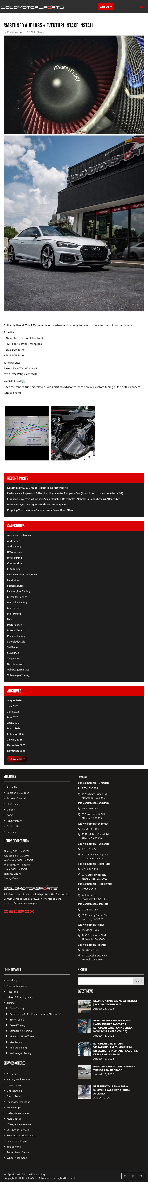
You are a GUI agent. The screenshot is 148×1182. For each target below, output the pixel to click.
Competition (14, 563)
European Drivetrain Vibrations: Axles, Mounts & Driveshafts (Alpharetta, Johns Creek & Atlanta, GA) (63, 498)
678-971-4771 (90, 849)
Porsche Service (16, 630)
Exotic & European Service (22, 574)
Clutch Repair (14, 1096)
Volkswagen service (18, 669)
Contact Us (13, 826)
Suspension (13, 658)
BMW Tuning (14, 557)
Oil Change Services (18, 1129)
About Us (12, 787)
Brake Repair (14, 1085)
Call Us (104, 6)
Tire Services (14, 1146)
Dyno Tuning (17, 1008)
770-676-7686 (90, 788)
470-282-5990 (90, 869)
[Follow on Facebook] (124, 1176)
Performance (14, 624)
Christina (12, 32)
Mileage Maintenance (19, 1124)
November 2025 (16, 750)
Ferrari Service (15, 585)
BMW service (14, 552)
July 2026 (12, 705)
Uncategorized (15, 663)
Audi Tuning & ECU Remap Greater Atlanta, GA (35, 1014)
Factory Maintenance (18, 1113)
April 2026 (13, 722)
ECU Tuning (14, 568)
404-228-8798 (90, 808)
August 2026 (14, 700)
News (40, 32)
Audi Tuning (14, 546)
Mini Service (14, 607)
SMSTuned (13, 647)
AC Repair (12, 1074)
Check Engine (14, 1090)
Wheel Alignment (17, 1157)
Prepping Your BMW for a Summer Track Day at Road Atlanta (41, 510)
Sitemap (11, 832)
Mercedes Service (17, 596)
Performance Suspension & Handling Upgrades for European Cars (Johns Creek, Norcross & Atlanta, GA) (65, 493)
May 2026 (12, 717)
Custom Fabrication (17, 986)
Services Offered (16, 798)
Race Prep (12, 991)
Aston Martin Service (19, 535)
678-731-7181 (90, 889)
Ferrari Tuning (17, 1025)
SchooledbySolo (16, 641)
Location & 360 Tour (18, 792)
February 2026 (15, 733)
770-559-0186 (90, 909)
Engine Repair (14, 1107)
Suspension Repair (17, 1141)
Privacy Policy (14, 820)
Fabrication (13, 580)
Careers (11, 809)
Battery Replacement (19, 1079)
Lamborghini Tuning (18, 591)
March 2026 (14, 728)
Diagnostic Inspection (18, 1102)
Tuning (11, 1002)
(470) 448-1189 (90, 828)
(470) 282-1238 (90, 950)
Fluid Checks (14, 1118)
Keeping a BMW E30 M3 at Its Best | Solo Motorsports (37, 487)
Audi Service (14, 540)
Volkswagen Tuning (18, 675)
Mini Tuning (14, 613)
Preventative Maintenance (21, 1135)
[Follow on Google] (133, 1176)
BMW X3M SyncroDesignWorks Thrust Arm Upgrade (36, 504)
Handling (12, 980)
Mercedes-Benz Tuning (22, 1036)
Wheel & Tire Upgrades (20, 997)
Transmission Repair (18, 1152)
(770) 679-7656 (90, 929)
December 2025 (16, 745)
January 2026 (14, 739)
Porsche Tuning (16, 635)
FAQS (10, 815)
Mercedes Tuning (17, 602)
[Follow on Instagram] (141, 1176)
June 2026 (13, 711)
